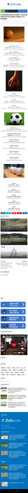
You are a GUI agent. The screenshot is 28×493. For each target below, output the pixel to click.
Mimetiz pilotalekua (8, 23)
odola (23, 374)
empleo (10, 370)
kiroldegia (3, 23)
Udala (18, 367)
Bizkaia (6, 22)
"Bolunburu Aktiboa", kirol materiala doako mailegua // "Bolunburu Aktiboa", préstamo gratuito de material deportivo (17, 398)
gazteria (7, 372)
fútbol (23, 22)
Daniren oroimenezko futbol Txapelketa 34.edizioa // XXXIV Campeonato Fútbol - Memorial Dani (13, 254)
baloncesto (16, 20)
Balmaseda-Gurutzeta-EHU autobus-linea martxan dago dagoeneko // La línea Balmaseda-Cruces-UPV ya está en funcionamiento (17, 405)
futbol (11, 372)
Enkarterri (20, 22)
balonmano (20, 20)
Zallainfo (8, 367)
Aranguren (11, 20)
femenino (3, 374)
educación (15, 370)
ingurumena (20, 370)
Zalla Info (23, 23)
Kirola (26, 22)
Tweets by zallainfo (5, 381)
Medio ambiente (4, 370)
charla (7, 374)
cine (21, 367)
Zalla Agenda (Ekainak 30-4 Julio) (16, 482)
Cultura (13, 367)
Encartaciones (14, 22)
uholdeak (19, 374)
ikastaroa (22, 372)
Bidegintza (3, 22)
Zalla (20, 23)
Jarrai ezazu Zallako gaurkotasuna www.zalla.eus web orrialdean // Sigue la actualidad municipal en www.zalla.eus (17, 390)
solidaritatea (12, 374)
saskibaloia (17, 372)
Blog (3, 11)
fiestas (2, 372)
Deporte (10, 22)
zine (24, 367)
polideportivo (15, 23)
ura (25, 370)
